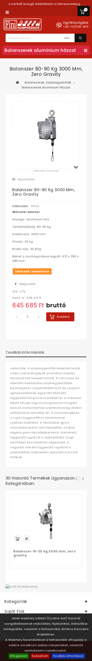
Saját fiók (14, 611)
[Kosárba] (17, 539)
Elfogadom (18, 656)
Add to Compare (27, 539)
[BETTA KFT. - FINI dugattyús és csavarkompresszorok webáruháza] (22, 24)
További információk (25, 352)
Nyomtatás (26, 179)
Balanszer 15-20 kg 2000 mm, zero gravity (44, 553)
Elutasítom (40, 656)
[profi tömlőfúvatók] (22, 586)
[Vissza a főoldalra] (17, 82)
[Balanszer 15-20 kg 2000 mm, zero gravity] (46, 520)
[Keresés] (80, 38)
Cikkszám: (20, 206)
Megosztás (27, 284)
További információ (68, 656)
